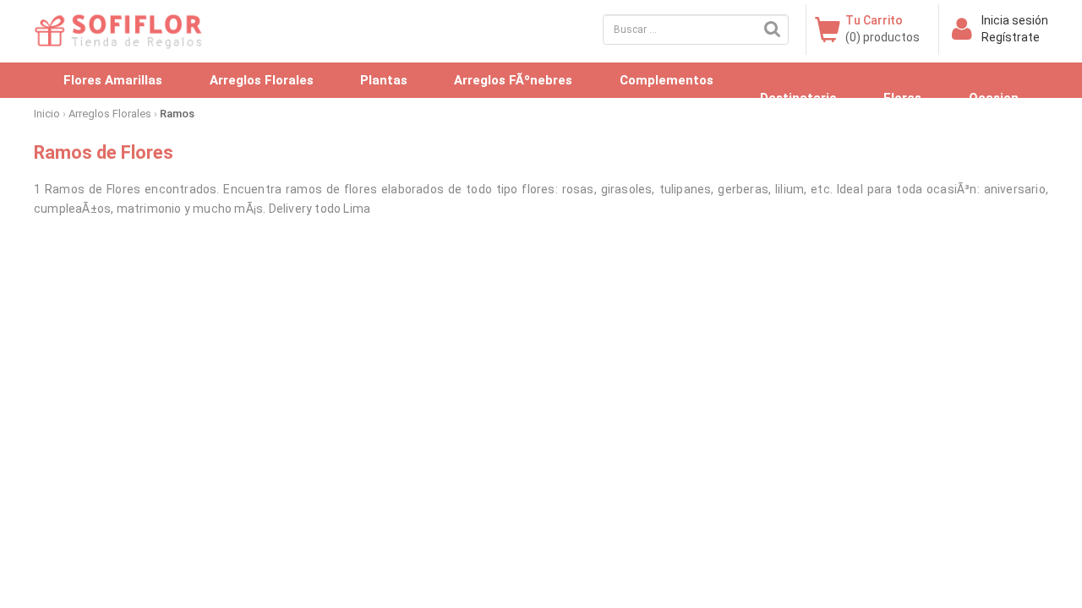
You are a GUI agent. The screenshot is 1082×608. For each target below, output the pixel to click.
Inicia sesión (1014, 20)
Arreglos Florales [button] (262, 80)
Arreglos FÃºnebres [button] (513, 80)
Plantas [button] (383, 80)
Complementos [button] (666, 80)
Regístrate (1010, 37)
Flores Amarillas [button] (112, 80)
